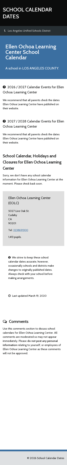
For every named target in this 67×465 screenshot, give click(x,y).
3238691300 (20, 230)
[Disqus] (33, 401)
